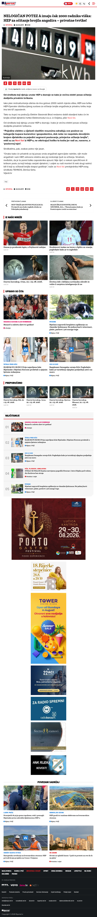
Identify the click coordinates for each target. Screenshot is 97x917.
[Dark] (84, 3)
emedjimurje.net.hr (7, 901)
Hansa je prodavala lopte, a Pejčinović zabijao (25, 247)
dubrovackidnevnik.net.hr (66, 901)
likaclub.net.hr (6, 905)
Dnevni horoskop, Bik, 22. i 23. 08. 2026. (14, 401)
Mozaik (68, 871)
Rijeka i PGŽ (55, 333)
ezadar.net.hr (52, 901)
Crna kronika (56, 871)
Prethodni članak (6, 205)
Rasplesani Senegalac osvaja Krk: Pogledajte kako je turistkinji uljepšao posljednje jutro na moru (70, 369)
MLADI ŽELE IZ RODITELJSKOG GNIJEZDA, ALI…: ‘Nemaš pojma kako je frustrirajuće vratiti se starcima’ (66, 207)
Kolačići (4, 892)
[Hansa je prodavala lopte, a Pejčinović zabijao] (26, 233)
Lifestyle (8, 328)
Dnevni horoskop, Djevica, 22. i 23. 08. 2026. (60, 401)
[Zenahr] (24, 885)
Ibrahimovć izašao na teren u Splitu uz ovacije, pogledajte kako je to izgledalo (71, 248)
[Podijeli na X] (10, 83)
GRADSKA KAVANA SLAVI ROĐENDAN (17, 322)
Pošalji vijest (67, 892)
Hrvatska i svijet (31, 476)
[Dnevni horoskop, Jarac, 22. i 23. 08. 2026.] (37, 392)
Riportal (9, 25)
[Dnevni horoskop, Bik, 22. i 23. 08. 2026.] (14, 392)
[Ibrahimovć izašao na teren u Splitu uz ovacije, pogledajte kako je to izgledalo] (71, 233)
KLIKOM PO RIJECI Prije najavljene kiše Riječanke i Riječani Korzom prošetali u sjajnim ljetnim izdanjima (25, 369)
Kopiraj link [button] (29, 83)
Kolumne (5, 874)
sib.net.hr (31, 901)
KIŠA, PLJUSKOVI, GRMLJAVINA (35, 469)
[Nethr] (34, 885)
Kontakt (76, 892)
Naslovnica (6, 871)
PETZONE (52, 322)
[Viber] (15, 83)
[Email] (24, 83)
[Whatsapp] (19, 83)
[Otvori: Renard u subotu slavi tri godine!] (26, 307)
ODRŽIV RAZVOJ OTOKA (12, 853)
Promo (14, 874)
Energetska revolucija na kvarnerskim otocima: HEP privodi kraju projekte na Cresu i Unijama (25, 856)
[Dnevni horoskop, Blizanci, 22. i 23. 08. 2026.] (82, 392)
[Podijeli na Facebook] (5, 83)
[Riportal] (9, 3)
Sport (45, 871)
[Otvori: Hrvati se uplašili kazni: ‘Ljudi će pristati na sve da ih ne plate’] (71, 838)
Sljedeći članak (90, 205)
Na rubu (87, 871)
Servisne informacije (42, 892)
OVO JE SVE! (53, 364)
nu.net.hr (79, 901)
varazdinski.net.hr (21, 901)
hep (6, 181)
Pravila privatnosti (28, 892)
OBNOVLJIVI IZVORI (56, 812)
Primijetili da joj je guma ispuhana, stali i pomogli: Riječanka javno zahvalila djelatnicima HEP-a (24, 816)
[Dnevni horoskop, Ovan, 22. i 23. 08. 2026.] (26, 267)
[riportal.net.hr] (6, 910)
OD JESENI (53, 853)
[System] (80, 3)
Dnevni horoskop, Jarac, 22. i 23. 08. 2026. (36, 401)
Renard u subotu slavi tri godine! (19, 324)
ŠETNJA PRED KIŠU (10, 364)
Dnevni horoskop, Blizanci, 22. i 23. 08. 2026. (80, 402)
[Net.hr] (5, 885)
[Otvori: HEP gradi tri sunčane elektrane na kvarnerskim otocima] (71, 798)
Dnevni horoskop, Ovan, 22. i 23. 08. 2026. (23, 281)
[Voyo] (14, 885)
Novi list (71, 117)
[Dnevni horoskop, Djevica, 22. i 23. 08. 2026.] (60, 392)
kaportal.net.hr (41, 901)
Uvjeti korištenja (56, 892)
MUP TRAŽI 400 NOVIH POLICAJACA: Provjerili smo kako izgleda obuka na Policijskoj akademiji (27, 207)
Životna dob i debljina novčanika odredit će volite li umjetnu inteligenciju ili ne (69, 283)
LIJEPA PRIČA (8, 812)
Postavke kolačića (14, 892)
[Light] (76, 3)
